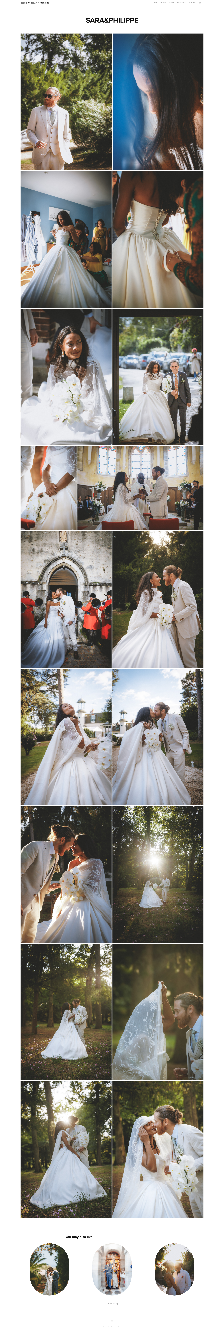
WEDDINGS (181, 3)
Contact (192, 3)
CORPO (172, 3)
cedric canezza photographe (35, 3)
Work (154, 3)
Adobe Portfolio (116, 1327)
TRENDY (163, 3)
